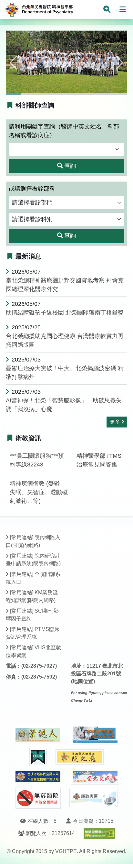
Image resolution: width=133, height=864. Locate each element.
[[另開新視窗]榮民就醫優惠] (95, 735)
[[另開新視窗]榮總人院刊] (38, 735)
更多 (115, 422)
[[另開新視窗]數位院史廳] (80, 757)
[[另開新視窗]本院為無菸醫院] (38, 798)
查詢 (70, 166)
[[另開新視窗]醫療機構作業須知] (38, 777)
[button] (13, 63)
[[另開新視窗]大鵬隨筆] (95, 777)
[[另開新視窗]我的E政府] (38, 757)
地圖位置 (83, 681)
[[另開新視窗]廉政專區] (93, 798)
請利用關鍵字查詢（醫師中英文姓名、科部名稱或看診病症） (64, 130)
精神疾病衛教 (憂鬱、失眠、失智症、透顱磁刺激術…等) (39, 492)
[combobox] (66, 149)
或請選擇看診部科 (32, 188)
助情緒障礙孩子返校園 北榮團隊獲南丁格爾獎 (65, 312)
